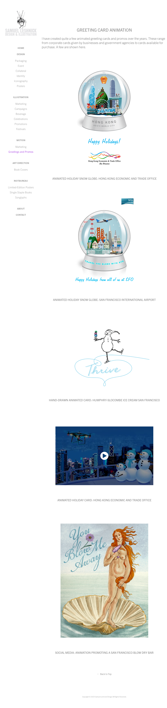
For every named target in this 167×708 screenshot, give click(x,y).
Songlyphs (21, 197)
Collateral (21, 70)
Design (21, 54)
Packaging (21, 60)
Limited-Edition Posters (21, 187)
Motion (20, 140)
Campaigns (21, 108)
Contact (21, 214)
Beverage (21, 113)
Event (21, 65)
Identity (21, 75)
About (21, 208)
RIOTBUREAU (21, 180)
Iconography (21, 80)
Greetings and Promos (20, 151)
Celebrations (21, 118)
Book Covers (21, 169)
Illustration (20, 97)
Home (21, 47)
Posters (21, 85)
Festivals (21, 128)
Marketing (20, 103)
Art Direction (21, 162)
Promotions (21, 123)
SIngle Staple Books (21, 192)
